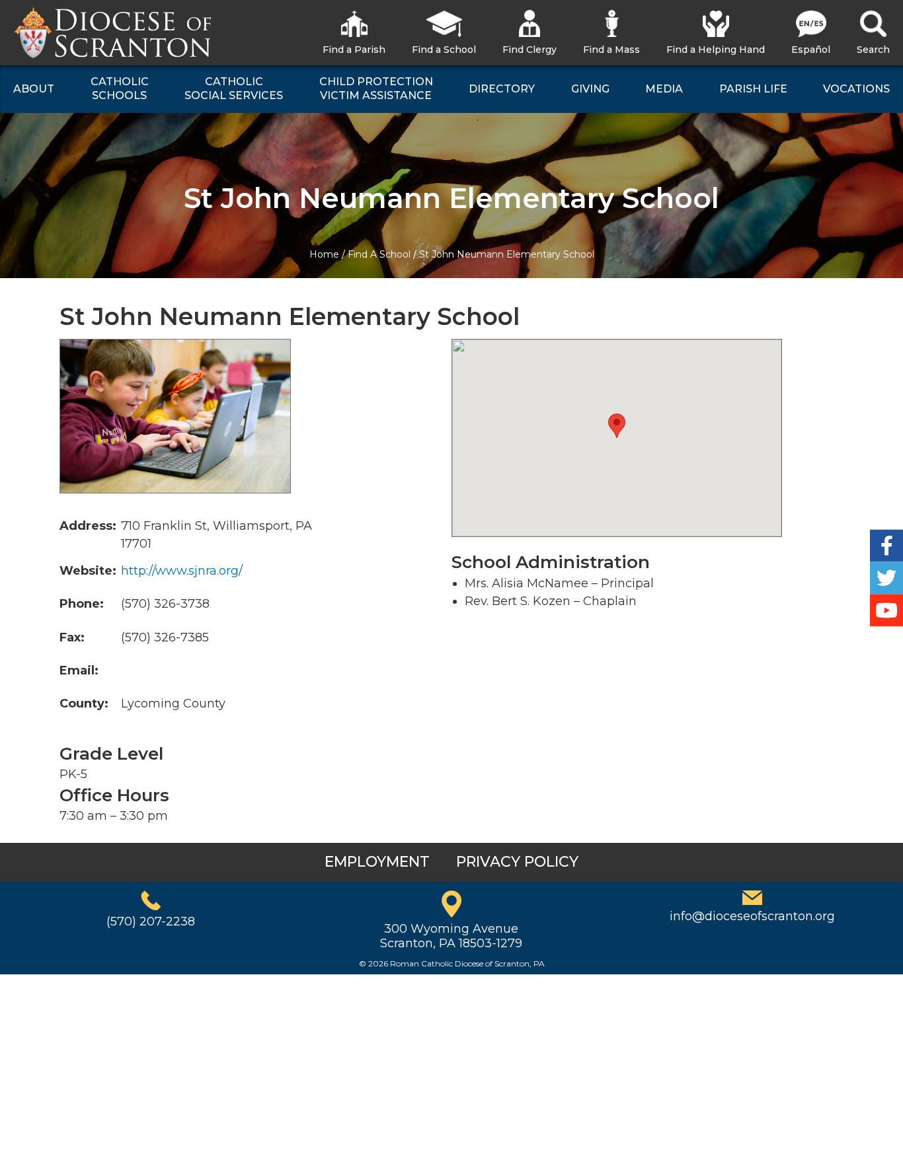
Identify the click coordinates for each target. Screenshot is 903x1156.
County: (83, 703)
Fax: (72, 637)
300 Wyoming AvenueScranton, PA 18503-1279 (451, 936)
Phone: (81, 603)
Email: (78, 670)
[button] (616, 426)
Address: (87, 526)
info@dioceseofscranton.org (752, 916)
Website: (87, 570)
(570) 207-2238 (150, 921)
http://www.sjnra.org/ (182, 570)
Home (324, 254)
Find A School (379, 254)
